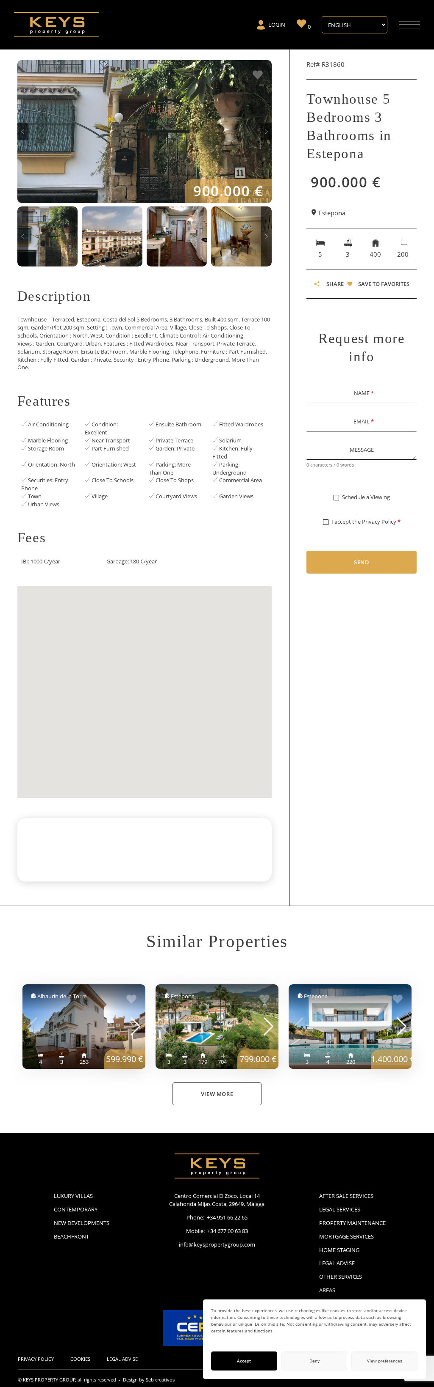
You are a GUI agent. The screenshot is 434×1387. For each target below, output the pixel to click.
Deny (314, 1361)
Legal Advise (337, 1263)
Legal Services (339, 1209)
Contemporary (75, 1209)
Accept (244, 1361)
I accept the (366, 521)
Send (362, 562)
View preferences (384, 1361)
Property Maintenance (352, 1223)
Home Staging (339, 1250)
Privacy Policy (379, 521)
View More (217, 1094)
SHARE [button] (335, 284)
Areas (327, 1290)
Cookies (80, 1359)
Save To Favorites (383, 284)
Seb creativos (160, 1379)
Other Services (340, 1276)
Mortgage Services (346, 1236)
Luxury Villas (73, 1196)
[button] (22, 131)
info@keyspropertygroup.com (217, 1244)
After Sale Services (346, 1196)
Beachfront (71, 1236)
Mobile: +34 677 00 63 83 (217, 1231)
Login (276, 24)
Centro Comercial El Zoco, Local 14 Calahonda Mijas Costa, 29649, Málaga (216, 1200)
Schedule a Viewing (366, 497)
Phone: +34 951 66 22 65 (217, 1217)
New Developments (81, 1223)
